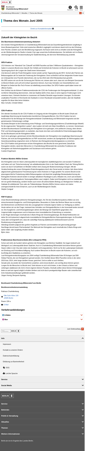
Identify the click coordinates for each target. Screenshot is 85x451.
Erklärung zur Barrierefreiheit (13, 362)
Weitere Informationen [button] (10, 434)
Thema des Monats (36, 13)
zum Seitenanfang (74, 329)
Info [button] (2, 338)
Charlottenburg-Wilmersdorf (10, 13)
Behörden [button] (5, 410)
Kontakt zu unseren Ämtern (13, 350)
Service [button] (4, 379)
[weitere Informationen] (2, 7)
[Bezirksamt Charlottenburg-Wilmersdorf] (10, 331)
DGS (7, 368)
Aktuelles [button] (5, 422)
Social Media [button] (6, 385)
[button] (81, 13)
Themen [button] (4, 428)
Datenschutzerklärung (11, 356)
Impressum (7, 344)
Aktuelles (24, 13)
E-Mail (6, 305)
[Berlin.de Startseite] (6, 2)
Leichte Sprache (12, 373)
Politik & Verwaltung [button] (9, 416)
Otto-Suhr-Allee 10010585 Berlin (11, 297)
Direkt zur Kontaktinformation (41, 29)
